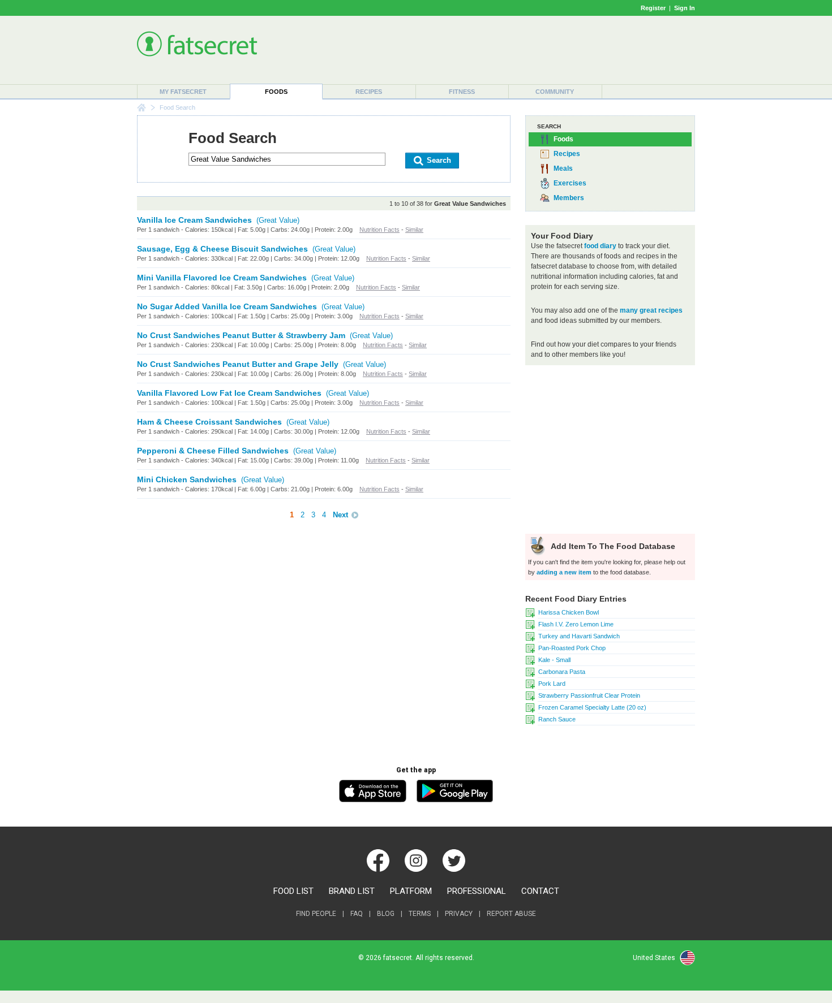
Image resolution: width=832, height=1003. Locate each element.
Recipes (368, 91)
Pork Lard (551, 683)
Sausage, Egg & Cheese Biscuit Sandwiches (222, 248)
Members (569, 198)
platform (411, 891)
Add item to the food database (611, 546)
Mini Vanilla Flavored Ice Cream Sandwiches (222, 277)
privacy (459, 914)
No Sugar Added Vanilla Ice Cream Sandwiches (227, 306)
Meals (563, 168)
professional (476, 891)
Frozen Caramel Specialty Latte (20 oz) (592, 707)
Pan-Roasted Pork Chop (572, 648)
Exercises (570, 183)
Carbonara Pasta (561, 671)
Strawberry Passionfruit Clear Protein (589, 695)
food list (293, 891)
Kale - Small (554, 659)
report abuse (511, 914)
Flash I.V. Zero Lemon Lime (576, 624)
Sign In (684, 8)
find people (316, 914)
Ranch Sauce (557, 719)
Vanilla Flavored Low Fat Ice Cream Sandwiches (229, 392)
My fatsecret (183, 91)
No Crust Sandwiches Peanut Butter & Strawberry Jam (241, 335)
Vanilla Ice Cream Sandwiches (194, 219)
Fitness (462, 91)
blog (385, 914)
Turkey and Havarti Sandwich (579, 636)
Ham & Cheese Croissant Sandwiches (209, 421)
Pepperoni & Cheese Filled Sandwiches (213, 450)
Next (340, 515)
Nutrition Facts (379, 229)
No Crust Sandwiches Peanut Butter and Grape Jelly (237, 364)
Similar (414, 229)
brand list (352, 891)
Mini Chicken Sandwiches (187, 479)
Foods (276, 91)
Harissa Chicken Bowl (568, 612)
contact (540, 891)
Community (554, 91)
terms (420, 914)
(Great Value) (277, 220)
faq (356, 914)
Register (653, 8)
